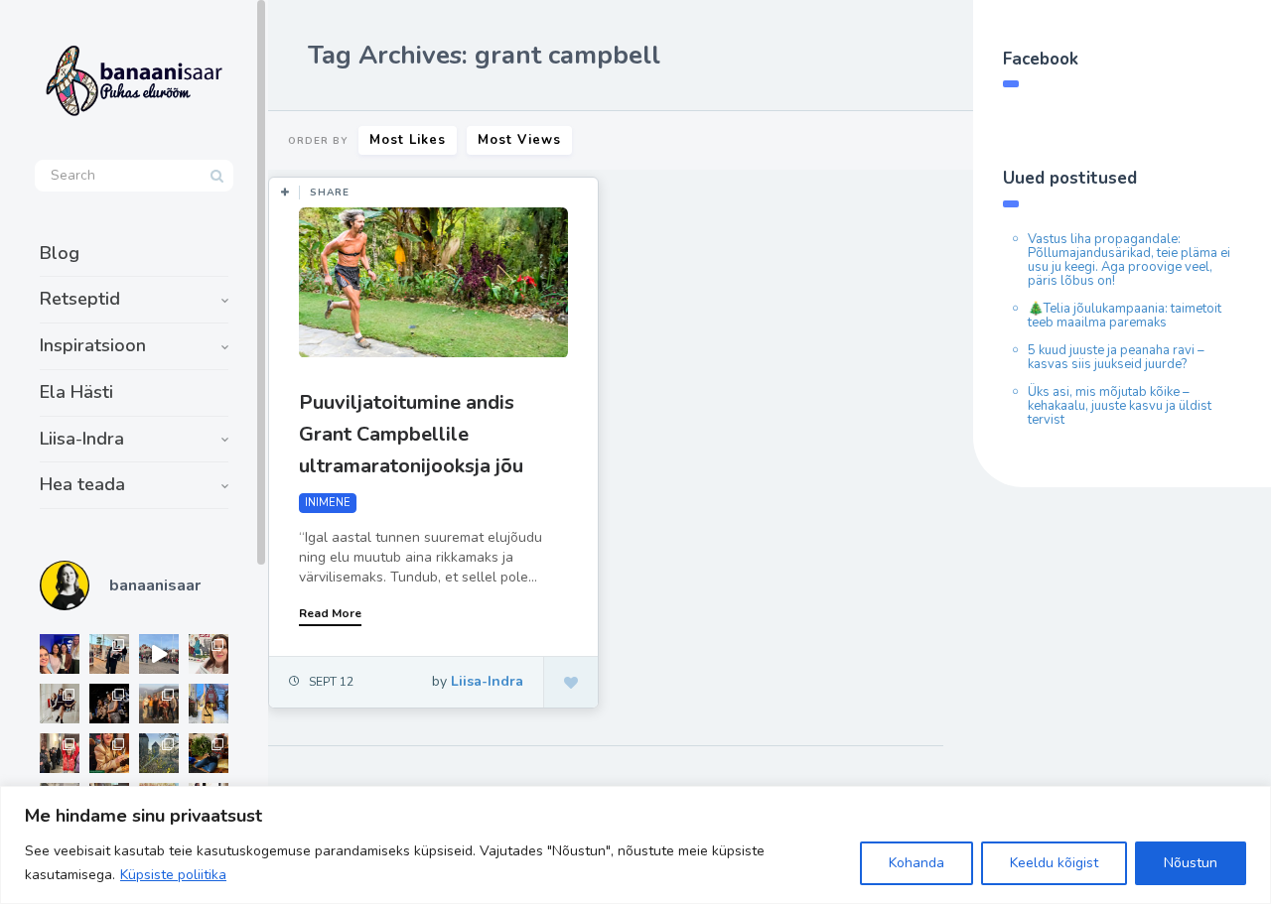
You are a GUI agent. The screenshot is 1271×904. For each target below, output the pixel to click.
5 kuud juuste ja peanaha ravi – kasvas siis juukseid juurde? (1116, 357)
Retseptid (80, 299)
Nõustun (1190, 862)
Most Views (519, 140)
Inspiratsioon (93, 345)
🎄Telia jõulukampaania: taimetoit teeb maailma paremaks (1124, 315)
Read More (330, 613)
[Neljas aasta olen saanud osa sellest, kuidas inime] (59, 753)
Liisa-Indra (82, 439)
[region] (635, 845)
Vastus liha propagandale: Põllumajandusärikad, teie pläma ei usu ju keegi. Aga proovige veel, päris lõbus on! (1129, 260)
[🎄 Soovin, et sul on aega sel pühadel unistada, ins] (109, 753)
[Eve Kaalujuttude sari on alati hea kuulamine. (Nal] (59, 654)
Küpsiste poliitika (173, 874)
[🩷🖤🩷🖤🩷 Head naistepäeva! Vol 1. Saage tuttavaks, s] (109, 703)
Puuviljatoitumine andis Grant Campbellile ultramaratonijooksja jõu (411, 434)
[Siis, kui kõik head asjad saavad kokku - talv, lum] (208, 703)
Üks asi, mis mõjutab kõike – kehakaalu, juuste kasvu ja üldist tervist (1119, 406)
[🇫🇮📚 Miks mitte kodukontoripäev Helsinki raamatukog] (109, 654)
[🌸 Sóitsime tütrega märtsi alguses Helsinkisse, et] (159, 654)
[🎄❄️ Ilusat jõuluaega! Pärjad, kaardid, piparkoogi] (208, 753)
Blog (59, 253)
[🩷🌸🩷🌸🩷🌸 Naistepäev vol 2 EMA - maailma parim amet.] (59, 703)
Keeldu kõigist (1054, 862)
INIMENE (328, 502)
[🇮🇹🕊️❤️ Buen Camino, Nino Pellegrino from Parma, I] (159, 703)
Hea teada (82, 484)
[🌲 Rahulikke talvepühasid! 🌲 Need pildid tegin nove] (159, 753)
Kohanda (916, 862)
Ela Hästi (76, 392)
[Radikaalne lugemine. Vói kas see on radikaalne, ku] (208, 654)
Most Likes (407, 140)
